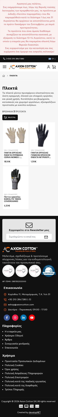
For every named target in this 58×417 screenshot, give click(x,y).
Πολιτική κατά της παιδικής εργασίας (25, 381)
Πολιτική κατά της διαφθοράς (21, 385)
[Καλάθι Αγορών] (54, 67)
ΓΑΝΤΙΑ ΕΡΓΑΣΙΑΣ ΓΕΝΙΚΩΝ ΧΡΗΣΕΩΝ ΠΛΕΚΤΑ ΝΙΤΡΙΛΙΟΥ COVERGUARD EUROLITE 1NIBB (40, 155)
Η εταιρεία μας (13, 331)
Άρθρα (8, 339)
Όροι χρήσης (12, 369)
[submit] (46, 237)
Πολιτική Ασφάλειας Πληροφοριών (24, 373)
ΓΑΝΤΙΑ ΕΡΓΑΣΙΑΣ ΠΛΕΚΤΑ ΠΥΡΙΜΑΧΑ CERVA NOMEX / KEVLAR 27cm (13, 155)
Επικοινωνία (11, 347)
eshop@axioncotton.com (21, 304)
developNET (35, 412)
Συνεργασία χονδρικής (17, 343)
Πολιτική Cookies (14, 365)
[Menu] (4, 67)
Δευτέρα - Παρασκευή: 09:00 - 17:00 (27, 309)
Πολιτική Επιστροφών (17, 377)
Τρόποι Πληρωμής (14, 389)
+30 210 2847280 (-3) (19, 299)
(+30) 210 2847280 (15, 58)
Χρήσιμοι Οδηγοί (14, 335)
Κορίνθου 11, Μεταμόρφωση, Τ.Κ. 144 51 (29, 294)
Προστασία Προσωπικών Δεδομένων (25, 361)
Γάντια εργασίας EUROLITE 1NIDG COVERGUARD (12, 199)
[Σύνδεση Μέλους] (48, 67)
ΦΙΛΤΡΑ (11, 117)
